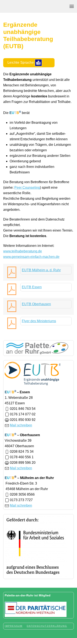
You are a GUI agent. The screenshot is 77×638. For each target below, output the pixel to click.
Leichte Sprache (21, 62)
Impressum (13, 626)
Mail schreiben (21, 425)
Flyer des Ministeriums (39, 321)
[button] (72, 6)
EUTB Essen (32, 287)
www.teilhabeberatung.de (22, 251)
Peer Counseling (27, 187)
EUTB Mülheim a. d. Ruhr (41, 270)
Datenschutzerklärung (47, 626)
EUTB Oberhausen (36, 304)
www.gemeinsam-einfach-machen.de (31, 257)
